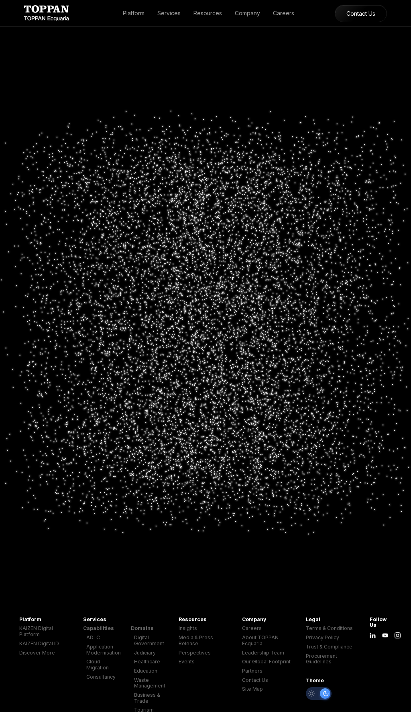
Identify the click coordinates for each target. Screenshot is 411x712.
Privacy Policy (322, 637)
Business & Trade (147, 698)
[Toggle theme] (319, 693)
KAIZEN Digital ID (39, 643)
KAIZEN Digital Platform (36, 631)
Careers (283, 13)
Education (145, 671)
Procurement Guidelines (321, 659)
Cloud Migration (97, 665)
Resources (207, 13)
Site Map (252, 689)
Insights (188, 628)
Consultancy (101, 677)
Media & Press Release (196, 640)
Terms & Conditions (329, 628)
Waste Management (149, 683)
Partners (252, 671)
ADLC (93, 637)
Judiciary (145, 653)
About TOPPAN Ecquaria (260, 640)
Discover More (37, 653)
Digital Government (149, 640)
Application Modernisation (103, 650)
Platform (133, 13)
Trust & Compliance (329, 647)
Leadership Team (263, 653)
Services (169, 13)
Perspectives (195, 653)
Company (247, 13)
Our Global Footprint (266, 662)
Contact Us (360, 13)
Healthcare (147, 662)
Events (187, 662)
